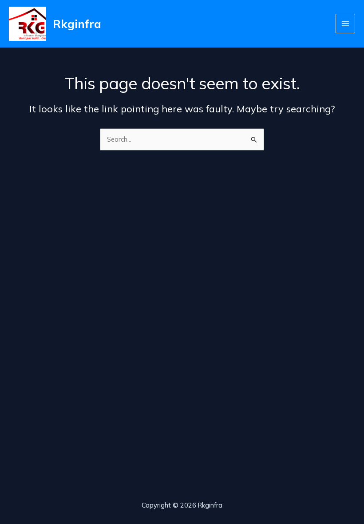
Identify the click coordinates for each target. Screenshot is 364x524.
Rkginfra (77, 23)
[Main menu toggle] (345, 23)
